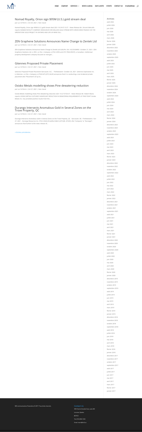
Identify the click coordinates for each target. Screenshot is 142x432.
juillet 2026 (111, 25)
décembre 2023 (112, 125)
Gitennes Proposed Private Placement (39, 63)
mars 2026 (110, 38)
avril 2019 (110, 304)
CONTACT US (118, 6)
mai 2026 (110, 32)
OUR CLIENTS (99, 6)
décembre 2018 (112, 317)
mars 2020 (110, 269)
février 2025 (111, 80)
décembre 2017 (112, 356)
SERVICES (73, 6)
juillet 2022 (111, 179)
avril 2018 (110, 343)
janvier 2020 (111, 275)
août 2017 (110, 368)
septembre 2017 (112, 365)
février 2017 (111, 388)
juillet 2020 (111, 256)
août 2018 (110, 330)
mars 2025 (110, 77)
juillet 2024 (111, 102)
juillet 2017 (111, 372)
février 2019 (111, 311)
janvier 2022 (111, 198)
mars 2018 (110, 346)
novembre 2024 (112, 89)
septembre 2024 (112, 96)
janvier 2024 (111, 121)
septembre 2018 (112, 327)
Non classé (42, 23)
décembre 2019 (112, 279)
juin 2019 (110, 298)
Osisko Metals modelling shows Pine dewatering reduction (52, 85)
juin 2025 (110, 67)
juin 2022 (110, 182)
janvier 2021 (111, 237)
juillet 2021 (111, 218)
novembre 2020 (112, 243)
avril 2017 (110, 381)
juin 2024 (110, 105)
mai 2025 (110, 70)
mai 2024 (110, 109)
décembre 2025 (112, 48)
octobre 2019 (111, 285)
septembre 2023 (112, 134)
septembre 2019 (112, 288)
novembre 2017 (112, 359)
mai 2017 (110, 378)
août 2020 (110, 253)
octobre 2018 (111, 324)
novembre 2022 (112, 166)
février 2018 (111, 349)
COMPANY (64, 6)
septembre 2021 (112, 211)
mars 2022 (110, 192)
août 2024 (110, 99)
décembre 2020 (112, 240)
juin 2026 (110, 28)
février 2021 (111, 234)
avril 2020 (110, 266)
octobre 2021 (111, 208)
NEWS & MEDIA (87, 6)
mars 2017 (110, 385)
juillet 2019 (111, 295)
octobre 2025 (111, 54)
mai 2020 (110, 263)
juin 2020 (110, 259)
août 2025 (110, 60)
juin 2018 (110, 336)
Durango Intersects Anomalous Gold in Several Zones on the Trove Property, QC (53, 109)
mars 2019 (110, 308)
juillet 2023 (111, 141)
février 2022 (111, 195)
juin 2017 (110, 375)
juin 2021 (110, 221)
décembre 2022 (112, 163)
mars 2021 (110, 231)
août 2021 (110, 214)
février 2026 (111, 41)
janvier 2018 (111, 352)
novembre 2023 (112, 128)
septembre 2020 (112, 250)
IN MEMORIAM (130, 6)
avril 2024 (110, 112)
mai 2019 (110, 301)
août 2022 (110, 176)
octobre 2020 (111, 247)
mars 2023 (110, 154)
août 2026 (110, 22)
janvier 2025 (111, 83)
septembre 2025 (112, 57)
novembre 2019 (112, 282)
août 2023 (110, 137)
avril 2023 (110, 150)
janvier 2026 (111, 44)
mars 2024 (110, 115)
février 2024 (111, 118)
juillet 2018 (111, 333)
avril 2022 (110, 189)
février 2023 (111, 157)
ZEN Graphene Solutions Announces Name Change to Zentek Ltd (56, 41)
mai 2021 (110, 224)
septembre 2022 (112, 173)
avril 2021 (110, 227)
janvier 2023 (111, 160)
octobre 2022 (111, 170)
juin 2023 (110, 144)
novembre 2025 (112, 51)
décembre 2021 (112, 202)
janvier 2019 (111, 314)
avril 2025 (110, 73)
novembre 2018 (112, 320)
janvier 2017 (111, 391)
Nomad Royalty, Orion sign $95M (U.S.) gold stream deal (50, 19)
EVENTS (109, 6)
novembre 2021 (112, 205)
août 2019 (110, 291)
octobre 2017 (111, 362)
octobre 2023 (111, 131)
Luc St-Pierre (22, 23)
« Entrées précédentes (22, 132)
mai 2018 (110, 340)
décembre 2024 (112, 86)
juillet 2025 (111, 64)
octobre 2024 (111, 93)
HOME (57, 6)
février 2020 (111, 272)
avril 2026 (110, 35)
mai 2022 (110, 186)
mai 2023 (110, 147)
